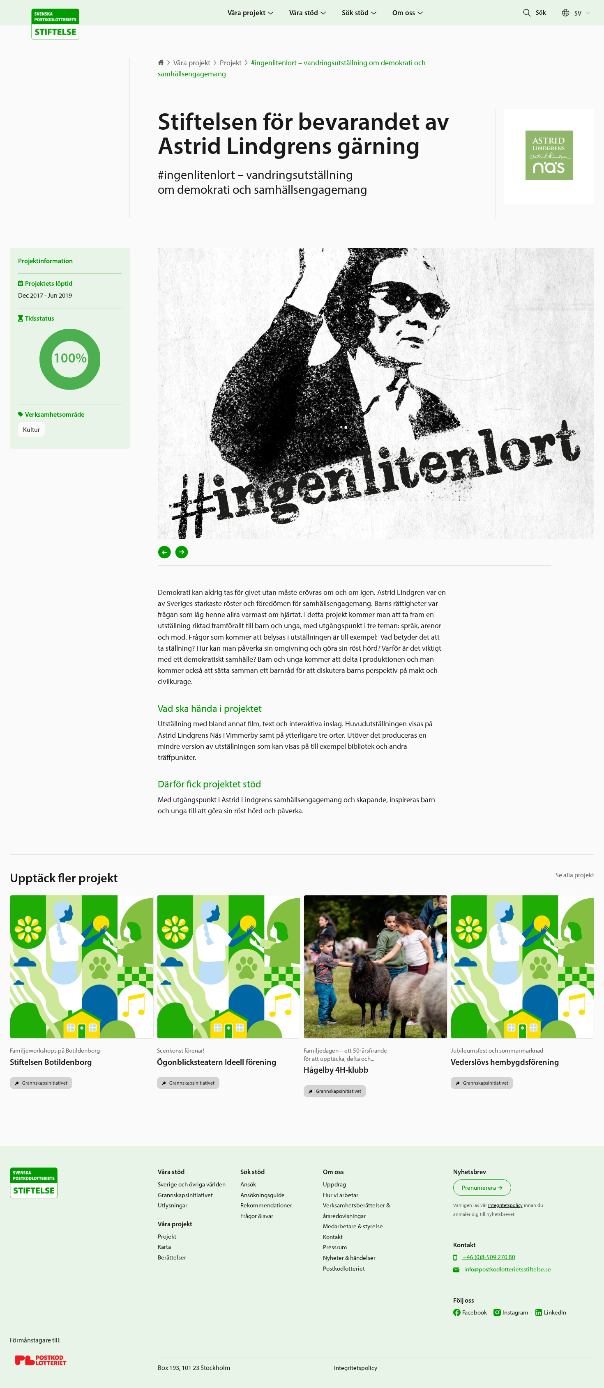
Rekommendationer (266, 1205)
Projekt (231, 62)
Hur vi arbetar (340, 1195)
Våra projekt (191, 62)
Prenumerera (479, 1187)
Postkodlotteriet (344, 1268)
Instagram (515, 1312)
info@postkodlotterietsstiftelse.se (507, 1269)
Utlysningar (172, 1205)
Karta (164, 1246)
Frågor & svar (256, 1216)
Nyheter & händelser (349, 1258)
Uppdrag (334, 1184)
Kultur (31, 430)
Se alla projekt (575, 875)
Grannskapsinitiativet (44, 1083)
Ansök (248, 1184)
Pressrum (335, 1247)
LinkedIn (555, 1312)
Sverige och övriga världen (192, 1184)
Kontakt (333, 1237)
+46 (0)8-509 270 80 (488, 1257)
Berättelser (172, 1257)
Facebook (474, 1312)
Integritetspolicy (505, 1205)
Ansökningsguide (262, 1195)
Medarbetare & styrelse (353, 1226)
